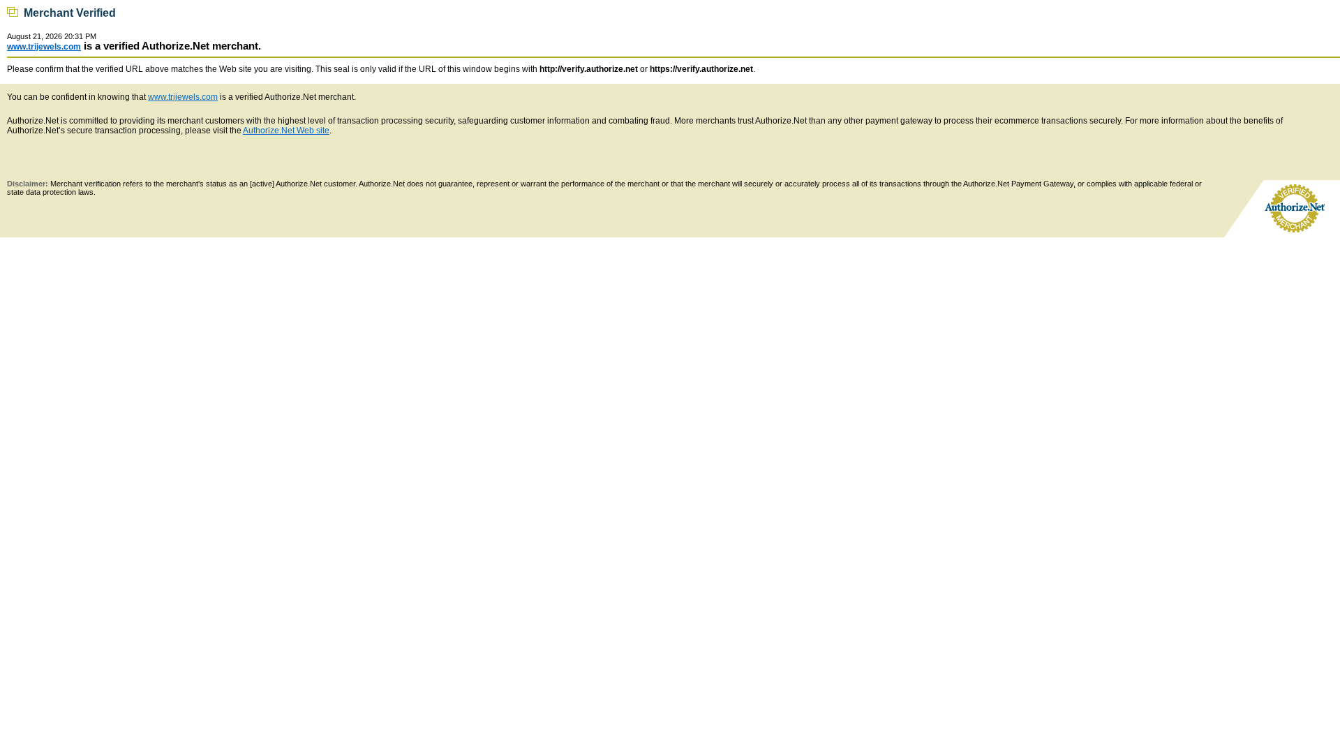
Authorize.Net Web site (286, 130)
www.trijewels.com (44, 47)
